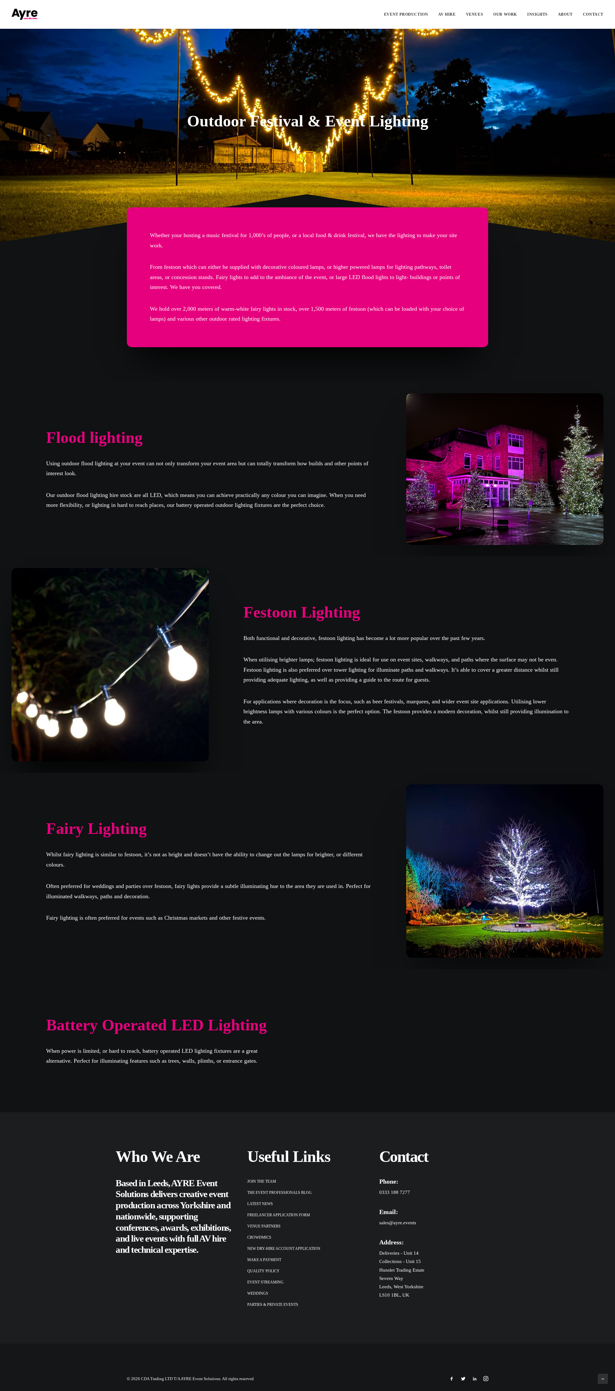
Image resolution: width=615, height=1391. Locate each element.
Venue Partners (264, 1226)
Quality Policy (263, 1271)
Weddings (257, 1293)
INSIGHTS (537, 14)
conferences (136, 1227)
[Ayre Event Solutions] (24, 14)
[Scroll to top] (603, 1378)
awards (173, 1227)
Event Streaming (265, 1282)
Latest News (260, 1204)
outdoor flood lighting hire (88, 495)
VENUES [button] (474, 14)
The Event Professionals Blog (279, 1192)
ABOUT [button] (565, 14)
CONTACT (593, 14)
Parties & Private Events (272, 1304)
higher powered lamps (359, 267)
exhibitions (210, 1227)
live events (149, 1238)
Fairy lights (229, 277)
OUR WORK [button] (505, 14)
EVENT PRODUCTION (406, 14)
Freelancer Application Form (278, 1215)
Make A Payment (264, 1260)
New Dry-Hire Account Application (283, 1248)
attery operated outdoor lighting (216, 505)
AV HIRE (446, 14)
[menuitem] (408, 14)
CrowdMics (259, 1237)
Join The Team (261, 1181)
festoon (172, 267)
